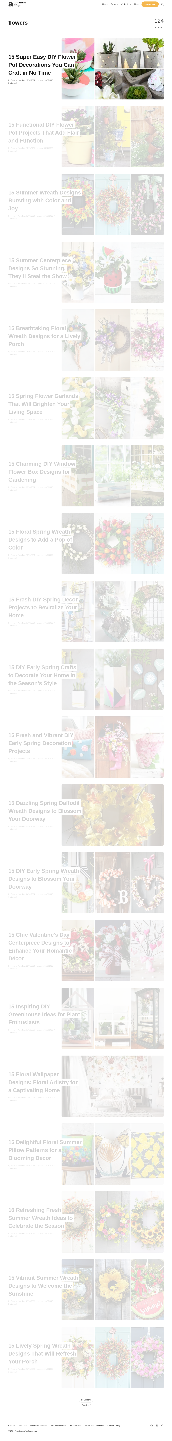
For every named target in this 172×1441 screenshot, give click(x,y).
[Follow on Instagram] (157, 1425)
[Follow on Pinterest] (162, 1425)
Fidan (13, 80)
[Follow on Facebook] (151, 1425)
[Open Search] (162, 4)
